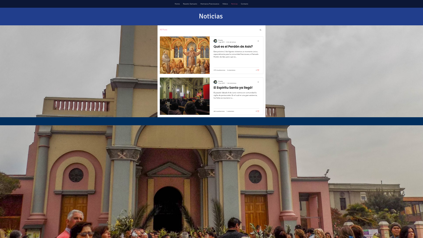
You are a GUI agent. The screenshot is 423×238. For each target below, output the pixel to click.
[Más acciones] (259, 41)
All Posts (163, 29)
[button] (260, 30)
